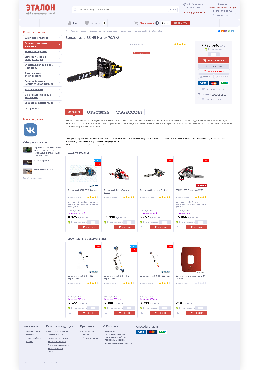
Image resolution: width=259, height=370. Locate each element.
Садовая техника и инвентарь (36, 44)
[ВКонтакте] (219, 31)
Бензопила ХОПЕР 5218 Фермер (82, 190)
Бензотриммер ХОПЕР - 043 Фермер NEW (116, 277)
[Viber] (225, 31)
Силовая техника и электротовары (36, 58)
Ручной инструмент (36, 51)
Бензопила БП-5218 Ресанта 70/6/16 (116, 191)
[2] (177, 44)
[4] (182, 44)
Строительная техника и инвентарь (39, 66)
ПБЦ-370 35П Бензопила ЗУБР (189, 190)
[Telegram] (232, 31)
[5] (185, 44)
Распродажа (32, 108)
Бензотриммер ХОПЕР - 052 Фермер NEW (80, 277)
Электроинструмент (36, 37)
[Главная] (66, 30)
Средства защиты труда (39, 102)
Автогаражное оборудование (33, 74)
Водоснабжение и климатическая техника (39, 82)
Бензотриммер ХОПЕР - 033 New (155, 276)
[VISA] (203, 83)
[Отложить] (75, 227)
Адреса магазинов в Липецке (222, 7)
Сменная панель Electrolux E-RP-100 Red (190, 277)
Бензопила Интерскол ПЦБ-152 (154, 190)
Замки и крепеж (34, 89)
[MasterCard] (214, 83)
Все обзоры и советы (33, 178)
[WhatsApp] (229, 31)
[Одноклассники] (222, 31)
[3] (180, 44)
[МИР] (224, 83)
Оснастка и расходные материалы (38, 96)
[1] (175, 44)
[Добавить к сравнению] (70, 227)
